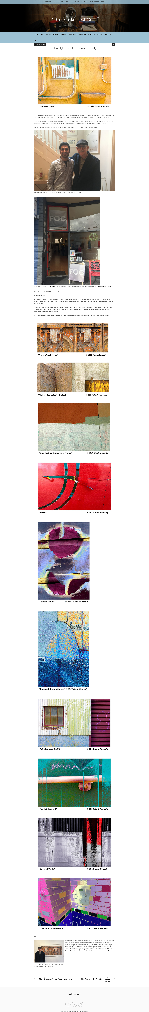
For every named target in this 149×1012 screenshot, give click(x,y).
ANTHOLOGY (91, 34)
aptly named (51, 286)
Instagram (109, 951)
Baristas (108, 34)
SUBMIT (42, 34)
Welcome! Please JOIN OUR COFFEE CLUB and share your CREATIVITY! (74, 2)
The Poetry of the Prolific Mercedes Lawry (95, 979)
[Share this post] (113, 44)
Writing (48, 34)
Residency (100, 34)
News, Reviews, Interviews (77, 34)
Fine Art (55, 34)
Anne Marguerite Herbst (104, 286)
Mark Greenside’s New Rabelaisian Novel (56, 978)
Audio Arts (64, 34)
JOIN (36, 34)
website (100, 951)
